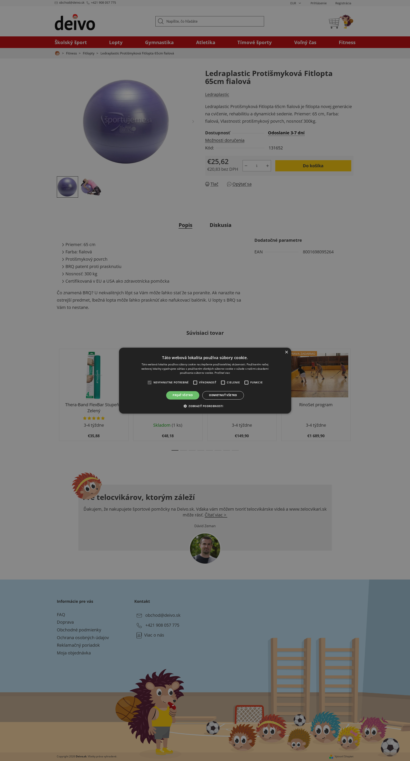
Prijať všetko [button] (183, 395)
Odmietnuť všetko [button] (223, 395)
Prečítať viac (222, 373)
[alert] (205, 380)
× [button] (286, 352)
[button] (205, 406)
